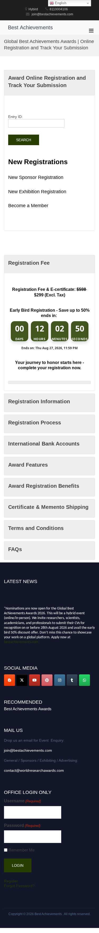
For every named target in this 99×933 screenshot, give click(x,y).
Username (22, 801)
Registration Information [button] (39, 401)
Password (22, 825)
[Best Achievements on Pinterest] (47, 680)
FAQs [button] (15, 549)
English (60, 3)
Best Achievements (30, 27)
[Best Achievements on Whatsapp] (84, 680)
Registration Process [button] (34, 422)
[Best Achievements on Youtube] (34, 680)
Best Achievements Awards (27, 709)
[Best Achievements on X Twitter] (21, 680)
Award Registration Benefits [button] (43, 486)
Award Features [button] (28, 465)
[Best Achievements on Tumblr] (72, 680)
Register (11, 881)
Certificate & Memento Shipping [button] (48, 507)
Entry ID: (15, 117)
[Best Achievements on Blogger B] (9, 680)
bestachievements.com (21, 641)
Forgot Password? (19, 886)
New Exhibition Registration (37, 191)
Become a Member (28, 205)
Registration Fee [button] (29, 263)
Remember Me (21, 850)
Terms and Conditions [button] (36, 528)
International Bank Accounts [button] (43, 444)
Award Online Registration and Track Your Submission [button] (47, 81)
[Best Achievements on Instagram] (59, 680)
